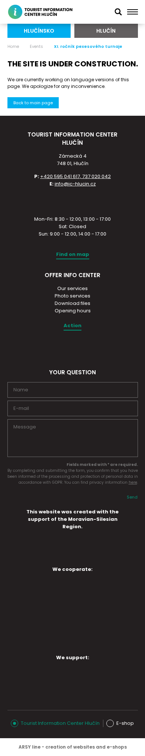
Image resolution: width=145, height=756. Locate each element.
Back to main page (33, 103)
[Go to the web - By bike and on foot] (68, 638)
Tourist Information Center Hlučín (60, 723)
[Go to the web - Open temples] (37, 611)
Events (36, 46)
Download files (72, 303)
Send (132, 497)
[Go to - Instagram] (65, 348)
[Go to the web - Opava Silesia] (68, 677)
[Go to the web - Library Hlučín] (99, 613)
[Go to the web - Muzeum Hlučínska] (99, 589)
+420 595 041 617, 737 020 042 (75, 176)
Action (72, 325)
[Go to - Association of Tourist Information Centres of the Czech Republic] (72, 200)
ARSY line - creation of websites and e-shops (73, 747)
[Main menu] (132, 12)
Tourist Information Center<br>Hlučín (44, 11)
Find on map (72, 254)
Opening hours (73, 310)
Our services (72, 288)
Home (13, 46)
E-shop (125, 723)
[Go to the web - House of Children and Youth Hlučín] (37, 589)
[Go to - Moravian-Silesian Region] (72, 556)
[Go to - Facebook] (78, 348)
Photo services (72, 295)
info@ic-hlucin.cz (75, 183)
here (133, 482)
